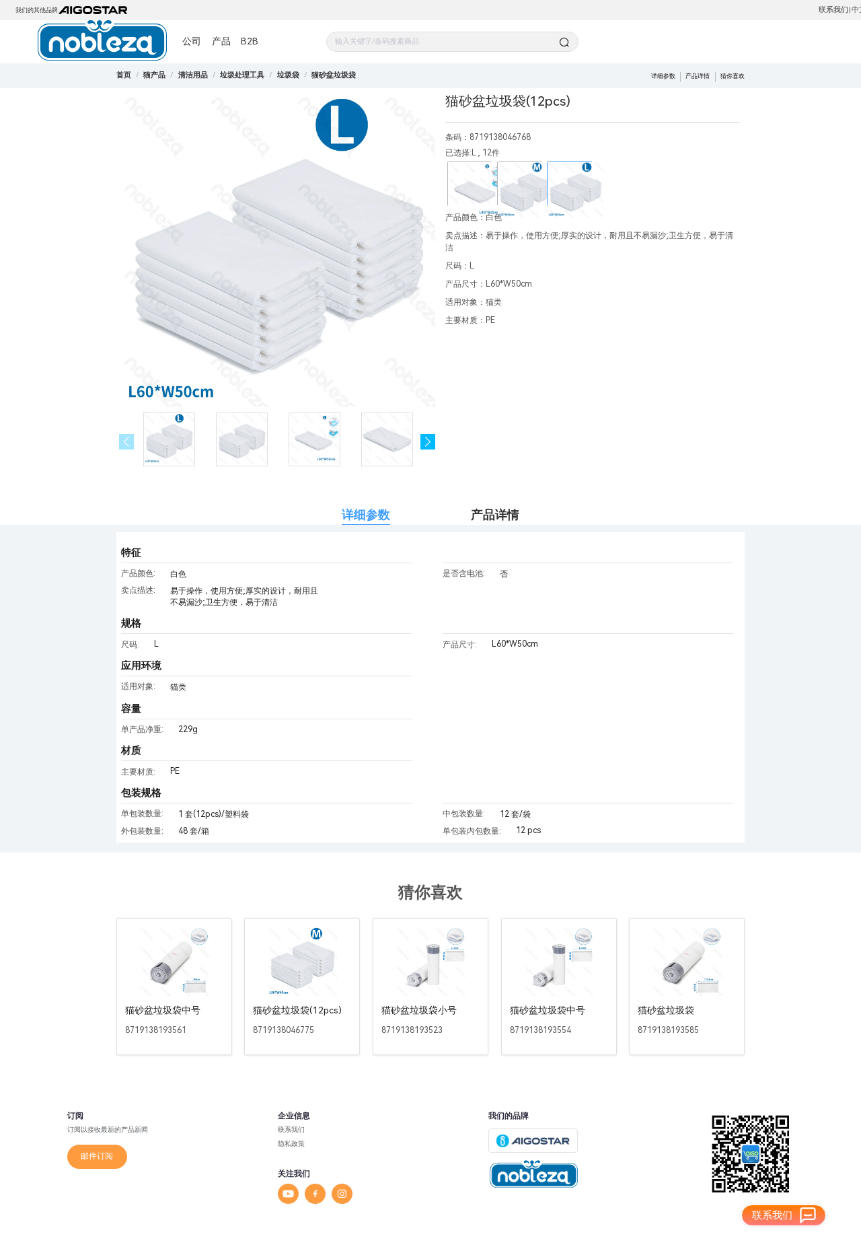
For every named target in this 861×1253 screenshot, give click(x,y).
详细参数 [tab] (366, 514)
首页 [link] (123, 75)
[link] (154, 75)
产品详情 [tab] (495, 514)
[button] (428, 442)
